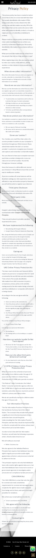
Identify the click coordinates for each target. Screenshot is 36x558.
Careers (17, 546)
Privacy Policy (28, 546)
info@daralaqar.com (7, 512)
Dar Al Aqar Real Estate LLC (20, 542)
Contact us (7, 546)
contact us (10, 523)
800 (29, 2)
